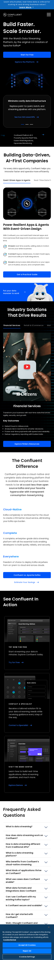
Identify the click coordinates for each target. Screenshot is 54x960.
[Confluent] (12, 15)
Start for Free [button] (27, 54)
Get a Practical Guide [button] (27, 274)
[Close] (49, 927)
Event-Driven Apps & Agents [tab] (16, 180)
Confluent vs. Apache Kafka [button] (27, 575)
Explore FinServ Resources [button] (27, 444)
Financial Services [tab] (11, 325)
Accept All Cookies (26, 945)
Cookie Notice (9, 939)
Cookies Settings (27, 956)
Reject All (27, 951)
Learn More (25, 7)
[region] (27, 942)
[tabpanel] (27, 233)
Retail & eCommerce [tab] (33, 325)
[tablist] (27, 180)
